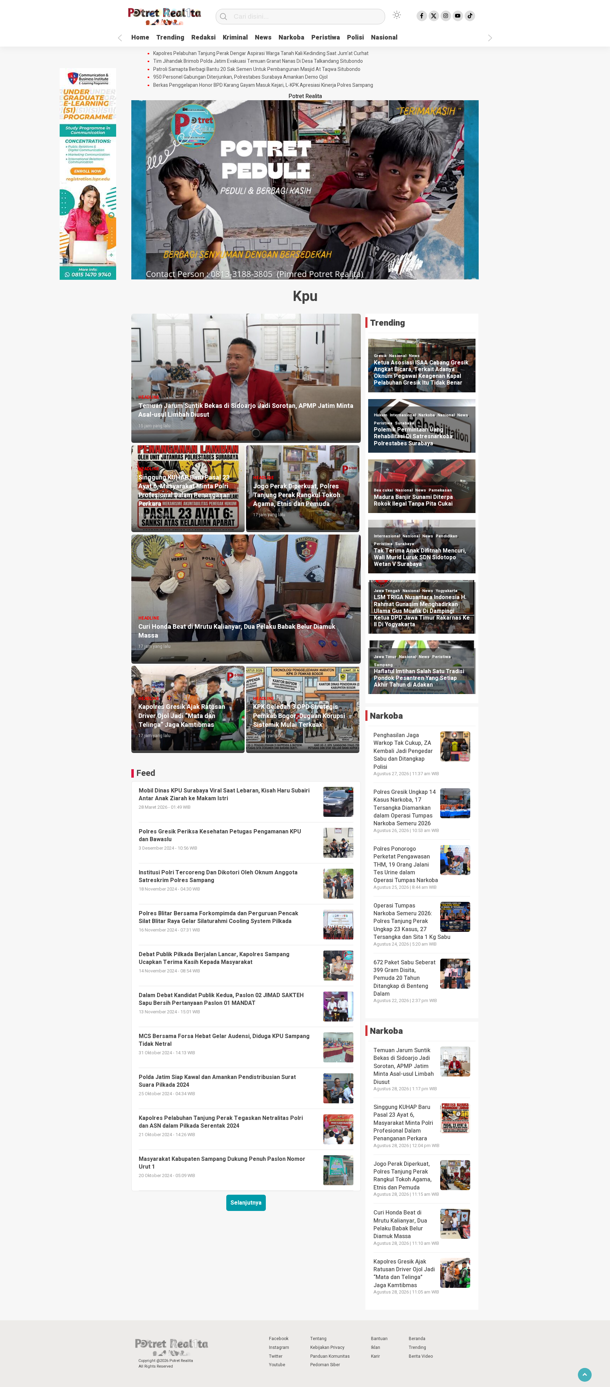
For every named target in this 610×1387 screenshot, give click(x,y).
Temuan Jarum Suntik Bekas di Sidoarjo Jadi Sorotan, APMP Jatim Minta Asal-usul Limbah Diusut (403, 1066)
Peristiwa (325, 37)
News (263, 37)
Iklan (375, 1347)
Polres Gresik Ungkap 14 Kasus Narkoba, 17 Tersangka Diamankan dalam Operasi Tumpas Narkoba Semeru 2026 (404, 808)
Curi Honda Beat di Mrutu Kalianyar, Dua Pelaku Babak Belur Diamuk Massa (400, 1224)
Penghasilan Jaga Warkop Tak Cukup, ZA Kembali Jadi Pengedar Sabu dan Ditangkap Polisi (403, 751)
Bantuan (379, 1338)
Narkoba (291, 37)
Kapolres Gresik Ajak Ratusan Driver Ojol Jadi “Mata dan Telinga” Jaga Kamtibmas (404, 1274)
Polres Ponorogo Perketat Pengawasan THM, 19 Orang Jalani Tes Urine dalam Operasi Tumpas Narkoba (405, 865)
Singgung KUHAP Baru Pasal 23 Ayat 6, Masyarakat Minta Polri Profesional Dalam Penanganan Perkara (403, 1123)
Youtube (277, 1365)
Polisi (355, 37)
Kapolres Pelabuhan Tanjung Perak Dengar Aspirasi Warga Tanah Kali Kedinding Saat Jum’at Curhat (261, 53)
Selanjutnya (246, 1203)
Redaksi (203, 37)
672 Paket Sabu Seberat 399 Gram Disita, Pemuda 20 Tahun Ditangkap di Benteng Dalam (404, 978)
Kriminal (235, 37)
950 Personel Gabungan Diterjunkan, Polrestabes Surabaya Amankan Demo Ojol (240, 77)
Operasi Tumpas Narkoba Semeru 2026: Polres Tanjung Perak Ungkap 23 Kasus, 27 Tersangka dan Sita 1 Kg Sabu (411, 921)
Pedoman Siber (325, 1365)
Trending (170, 37)
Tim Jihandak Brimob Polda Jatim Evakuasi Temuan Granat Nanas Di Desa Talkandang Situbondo (258, 61)
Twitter (275, 1356)
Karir (375, 1356)
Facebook (278, 1338)
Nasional (384, 37)
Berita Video (421, 1356)
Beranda (417, 1338)
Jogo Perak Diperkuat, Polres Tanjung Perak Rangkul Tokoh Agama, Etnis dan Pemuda (402, 1176)
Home (140, 37)
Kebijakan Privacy (327, 1347)
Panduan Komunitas (330, 1356)
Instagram (279, 1347)
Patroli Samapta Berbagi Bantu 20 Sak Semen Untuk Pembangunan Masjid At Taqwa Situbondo (256, 69)
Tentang (318, 1338)
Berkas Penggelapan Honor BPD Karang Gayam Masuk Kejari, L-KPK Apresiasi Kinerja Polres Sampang (263, 85)
